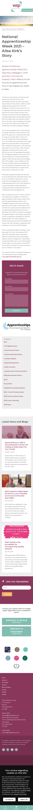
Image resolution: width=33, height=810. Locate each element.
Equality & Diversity (7, 744)
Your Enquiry (9, 294)
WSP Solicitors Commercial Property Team (15, 76)
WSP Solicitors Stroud (9, 700)
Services (4, 684)
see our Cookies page (22, 790)
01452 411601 (6, 713)
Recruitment (8, 384)
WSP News (7, 404)
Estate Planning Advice (11, 363)
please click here (20, 794)
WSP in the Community (12, 28)
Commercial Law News (11, 350)
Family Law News (9, 367)
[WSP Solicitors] (16, 7)
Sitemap (23, 744)
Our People (5, 682)
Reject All (23, 799)
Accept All (9, 799)
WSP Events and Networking (13, 396)
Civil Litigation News (10, 346)
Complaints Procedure (15, 740)
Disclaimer (11, 742)
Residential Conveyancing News (14, 388)
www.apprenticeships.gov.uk (11, 256)
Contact (4, 694)
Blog (5, 342)
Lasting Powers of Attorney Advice (15, 371)
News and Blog (6, 687)
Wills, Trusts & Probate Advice (14, 392)
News (6, 379)
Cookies (25, 742)
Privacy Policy (18, 742)
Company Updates (10, 358)
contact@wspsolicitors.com (10, 715)
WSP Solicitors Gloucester (10, 717)
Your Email (8, 286)
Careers (4, 689)
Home (3, 28)
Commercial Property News (13, 354)
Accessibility (5, 740)
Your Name (8, 279)
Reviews (4, 692)
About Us (4, 680)
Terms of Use (16, 744)
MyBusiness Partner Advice (13, 375)
